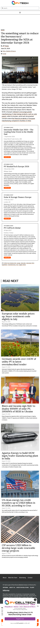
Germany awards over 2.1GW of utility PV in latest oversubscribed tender (19, 361)
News (2, 30)
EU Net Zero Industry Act (9, 263)
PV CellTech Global (12, 228)
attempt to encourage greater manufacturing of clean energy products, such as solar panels (19, 114)
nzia (17, 264)
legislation (4, 264)
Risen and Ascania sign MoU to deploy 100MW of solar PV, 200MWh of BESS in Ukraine (18, 408)
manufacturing (11, 264)
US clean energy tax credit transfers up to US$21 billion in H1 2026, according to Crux (18, 503)
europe (18, 263)
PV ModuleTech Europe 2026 (16, 166)
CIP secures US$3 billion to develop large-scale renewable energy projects (18, 548)
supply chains (22, 264)
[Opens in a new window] (6, 590)
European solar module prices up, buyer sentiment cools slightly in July (18, 316)
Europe (4, 53)
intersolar (23, 263)
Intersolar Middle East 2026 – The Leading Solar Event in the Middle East (18, 131)
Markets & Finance (11, 51)
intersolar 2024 (30, 263)
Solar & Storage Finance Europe (17, 197)
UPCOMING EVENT (8, 127)
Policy (4, 51)
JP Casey (6, 46)
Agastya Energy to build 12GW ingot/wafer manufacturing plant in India (20, 455)
